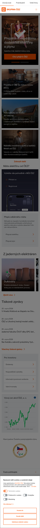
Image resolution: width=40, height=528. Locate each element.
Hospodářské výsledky (14, 372)
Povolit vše (20, 510)
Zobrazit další (20, 161)
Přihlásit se (17, 179)
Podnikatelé (20, 3)
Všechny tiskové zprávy (12, 349)
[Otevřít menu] (36, 9)
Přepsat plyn (10, 241)
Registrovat (17, 186)
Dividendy (9, 364)
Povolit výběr (20, 516)
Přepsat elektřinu (12, 234)
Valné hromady (11, 387)
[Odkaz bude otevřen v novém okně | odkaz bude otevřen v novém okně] (20, 451)
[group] (20, 472)
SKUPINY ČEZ (19, 483)
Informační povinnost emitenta (17, 379)
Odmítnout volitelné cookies (20, 522)
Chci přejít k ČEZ (20, 56)
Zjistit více (8, 295)
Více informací (7, 504)
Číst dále (33, 486)
